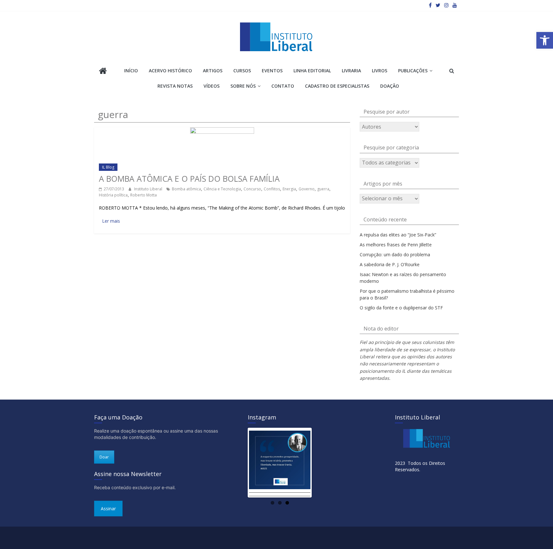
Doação (389, 86)
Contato (282, 86)
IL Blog (108, 167)
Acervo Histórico (170, 71)
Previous (239, 462)
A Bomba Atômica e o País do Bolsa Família (189, 178)
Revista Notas (175, 86)
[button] (544, 40)
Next (320, 462)
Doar (104, 457)
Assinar (108, 508)
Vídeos (212, 86)
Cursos (242, 71)
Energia (289, 189)
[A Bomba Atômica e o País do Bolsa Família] (222, 130)
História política (113, 195)
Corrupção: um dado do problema (395, 254)
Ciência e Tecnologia (222, 189)
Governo (307, 189)
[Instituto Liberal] (103, 71)
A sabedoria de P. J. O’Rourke (390, 264)
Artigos (212, 71)
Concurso (252, 189)
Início (131, 71)
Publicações (413, 71)
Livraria (351, 71)
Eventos (272, 71)
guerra (323, 189)
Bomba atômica (186, 189)
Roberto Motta (143, 195)
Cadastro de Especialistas (337, 86)
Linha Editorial (312, 71)
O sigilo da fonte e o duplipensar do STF (401, 308)
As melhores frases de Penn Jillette (396, 245)
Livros (379, 71)
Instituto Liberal (148, 189)
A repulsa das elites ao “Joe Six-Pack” (398, 235)
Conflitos (272, 189)
